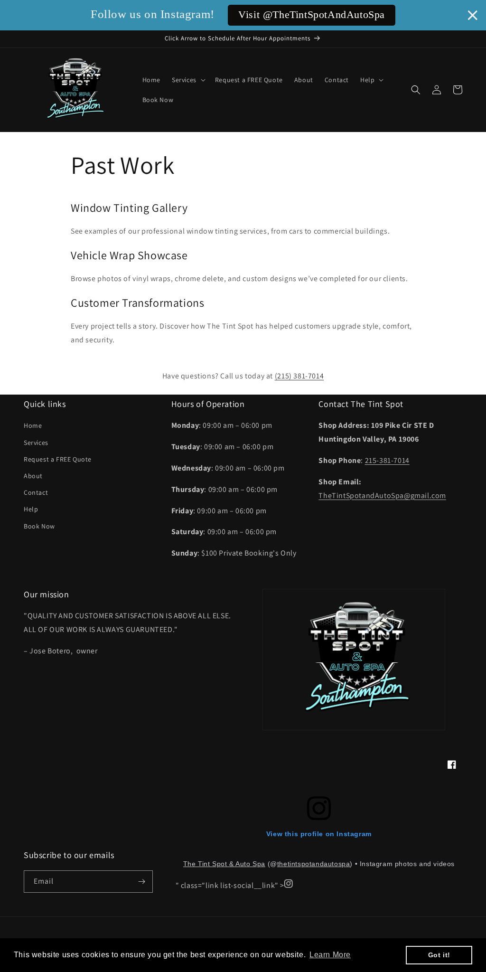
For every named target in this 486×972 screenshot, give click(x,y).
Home (33, 425)
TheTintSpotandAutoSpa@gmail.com (382, 495)
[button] (187, 80)
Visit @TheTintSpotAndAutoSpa (311, 14)
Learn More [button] (330, 955)
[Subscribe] (141, 881)
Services (36, 442)
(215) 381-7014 (299, 376)
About (33, 476)
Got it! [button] (439, 955)
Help (31, 509)
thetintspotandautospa (313, 864)
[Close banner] (473, 15)
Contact (36, 492)
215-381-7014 (387, 460)
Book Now (39, 526)
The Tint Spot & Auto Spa (224, 864)
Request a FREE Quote (58, 459)
